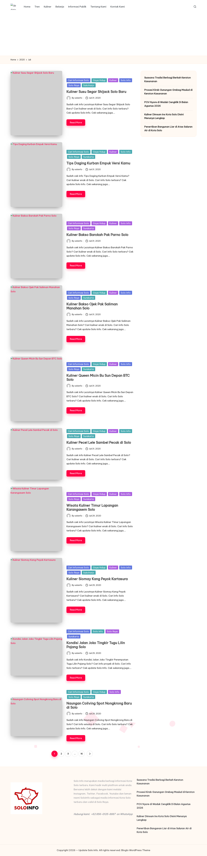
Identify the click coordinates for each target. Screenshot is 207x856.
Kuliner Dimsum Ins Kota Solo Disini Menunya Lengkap (164, 116)
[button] (90, 754)
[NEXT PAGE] (90, 754)
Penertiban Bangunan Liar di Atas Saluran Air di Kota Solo (168, 128)
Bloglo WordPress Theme (135, 850)
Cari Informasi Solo (78, 80)
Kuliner (113, 80)
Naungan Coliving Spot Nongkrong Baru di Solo (99, 705)
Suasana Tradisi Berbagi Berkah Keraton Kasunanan (167, 79)
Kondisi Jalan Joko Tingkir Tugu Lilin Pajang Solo (95, 645)
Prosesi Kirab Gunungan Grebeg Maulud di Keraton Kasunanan (168, 91)
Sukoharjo (88, 85)
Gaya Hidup (99, 80)
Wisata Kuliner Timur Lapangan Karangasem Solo (92, 507)
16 (82, 753)
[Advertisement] (103, 34)
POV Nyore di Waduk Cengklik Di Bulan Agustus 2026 (166, 104)
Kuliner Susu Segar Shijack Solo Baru (96, 91)
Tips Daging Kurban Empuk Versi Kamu (98, 163)
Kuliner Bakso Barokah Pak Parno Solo (97, 234)
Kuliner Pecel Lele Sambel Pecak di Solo (98, 442)
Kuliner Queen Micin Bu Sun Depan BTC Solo (98, 377)
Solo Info (126, 80)
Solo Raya (73, 85)
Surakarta (88, 156)
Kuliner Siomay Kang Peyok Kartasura (97, 579)
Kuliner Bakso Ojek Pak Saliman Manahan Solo (92, 306)
